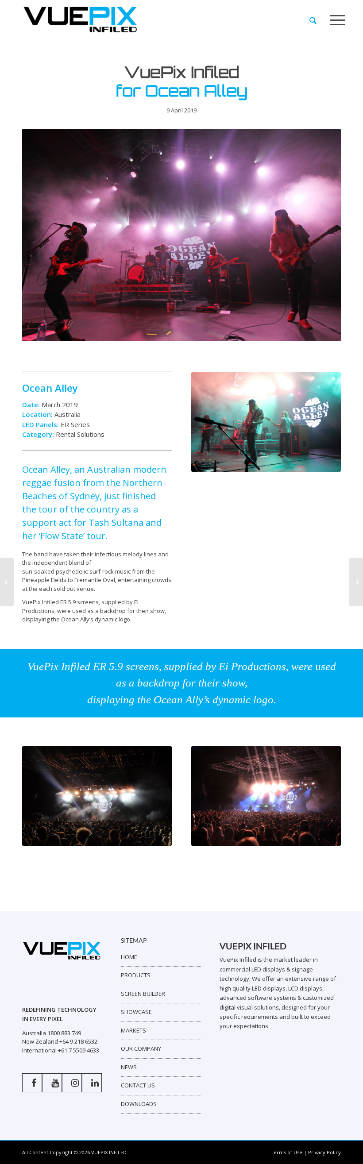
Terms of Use (286, 1152)
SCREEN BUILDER (143, 994)
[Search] (313, 20)
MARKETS (133, 1030)
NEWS (129, 1067)
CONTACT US (138, 1085)
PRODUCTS (136, 975)
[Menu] (337, 20)
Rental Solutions (80, 434)
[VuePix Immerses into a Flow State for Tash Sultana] (356, 582)
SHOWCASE (136, 1012)
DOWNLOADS (139, 1104)
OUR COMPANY (141, 1048)
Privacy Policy (324, 1152)
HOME (129, 957)
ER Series (75, 424)
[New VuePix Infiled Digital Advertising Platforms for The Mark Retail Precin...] (7, 582)
